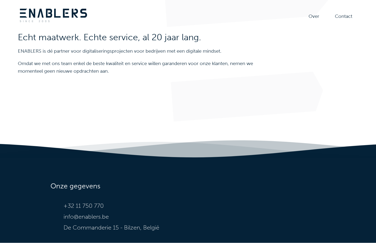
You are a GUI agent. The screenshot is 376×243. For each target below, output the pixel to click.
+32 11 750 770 (84, 205)
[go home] (53, 21)
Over (314, 16)
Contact (343, 16)
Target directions (124, 227)
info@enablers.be (86, 216)
